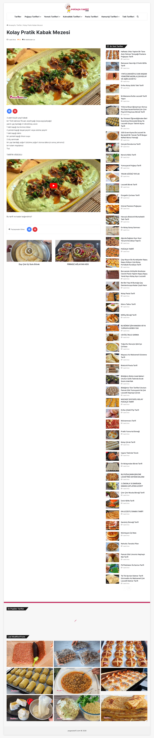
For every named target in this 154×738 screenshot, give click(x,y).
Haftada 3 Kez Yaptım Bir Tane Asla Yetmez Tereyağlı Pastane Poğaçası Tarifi (133, 54)
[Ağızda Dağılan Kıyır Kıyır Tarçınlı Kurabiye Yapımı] (112, 241)
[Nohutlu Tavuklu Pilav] (112, 546)
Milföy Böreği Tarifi (128, 315)
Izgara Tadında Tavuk (129, 453)
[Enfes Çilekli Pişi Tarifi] (112, 413)
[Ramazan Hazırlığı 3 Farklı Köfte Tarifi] (112, 66)
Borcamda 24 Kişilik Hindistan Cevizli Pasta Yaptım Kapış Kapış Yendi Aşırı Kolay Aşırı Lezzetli (134, 273)
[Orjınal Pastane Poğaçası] (112, 209)
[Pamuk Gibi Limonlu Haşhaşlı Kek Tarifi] (112, 557)
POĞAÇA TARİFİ (127, 249)
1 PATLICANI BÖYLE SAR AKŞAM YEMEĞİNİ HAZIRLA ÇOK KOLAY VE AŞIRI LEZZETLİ (134, 76)
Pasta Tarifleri (91, 16)
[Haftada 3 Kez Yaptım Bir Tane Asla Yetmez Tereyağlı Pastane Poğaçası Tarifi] (112, 54)
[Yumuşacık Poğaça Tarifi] (112, 167)
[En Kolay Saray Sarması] (112, 230)
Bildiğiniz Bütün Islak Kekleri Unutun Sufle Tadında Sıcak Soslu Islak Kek (132, 378)
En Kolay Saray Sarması (130, 227)
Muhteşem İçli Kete (128, 533)
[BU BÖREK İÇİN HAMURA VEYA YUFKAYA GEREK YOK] (112, 328)
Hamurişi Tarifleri (109, 16)
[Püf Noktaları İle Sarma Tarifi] (112, 568)
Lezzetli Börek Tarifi (129, 185)
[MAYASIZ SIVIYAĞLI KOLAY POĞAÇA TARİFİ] (112, 402)
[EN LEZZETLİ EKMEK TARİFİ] (112, 514)
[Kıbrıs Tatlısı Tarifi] (112, 307)
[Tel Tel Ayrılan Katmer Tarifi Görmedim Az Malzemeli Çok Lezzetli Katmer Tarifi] (112, 579)
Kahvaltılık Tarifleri (71, 16)
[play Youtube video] (53, 185)
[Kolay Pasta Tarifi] (112, 296)
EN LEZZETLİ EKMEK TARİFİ (132, 511)
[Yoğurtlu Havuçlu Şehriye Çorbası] (112, 347)
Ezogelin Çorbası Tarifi (130, 195)
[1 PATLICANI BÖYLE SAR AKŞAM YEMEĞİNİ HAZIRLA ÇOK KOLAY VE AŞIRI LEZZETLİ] (112, 76)
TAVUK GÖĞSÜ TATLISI (130, 174)
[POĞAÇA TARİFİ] (112, 252)
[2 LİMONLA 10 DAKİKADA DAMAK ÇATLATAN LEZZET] (112, 486)
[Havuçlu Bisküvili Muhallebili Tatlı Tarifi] (112, 220)
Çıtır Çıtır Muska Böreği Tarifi (132, 493)
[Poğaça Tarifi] (77, 8)
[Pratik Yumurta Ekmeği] (112, 434)
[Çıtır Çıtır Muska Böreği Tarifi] (112, 494)
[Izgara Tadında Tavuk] (112, 456)
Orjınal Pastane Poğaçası (131, 206)
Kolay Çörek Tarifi (128, 442)
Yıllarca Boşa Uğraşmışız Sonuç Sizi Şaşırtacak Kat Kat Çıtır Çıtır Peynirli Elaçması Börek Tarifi (134, 109)
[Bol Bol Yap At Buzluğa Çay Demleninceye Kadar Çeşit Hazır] (112, 286)
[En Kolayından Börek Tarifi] (112, 466)
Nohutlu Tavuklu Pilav (130, 544)
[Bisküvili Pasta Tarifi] (112, 368)
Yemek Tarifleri (51, 16)
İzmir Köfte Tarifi (127, 501)
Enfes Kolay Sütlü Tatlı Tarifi (132, 85)
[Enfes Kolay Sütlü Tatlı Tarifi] (112, 88)
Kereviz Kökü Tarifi (128, 155)
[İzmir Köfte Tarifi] (112, 504)
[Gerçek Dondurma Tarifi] (112, 147)
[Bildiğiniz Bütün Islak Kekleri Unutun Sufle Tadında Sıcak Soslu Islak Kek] (112, 379)
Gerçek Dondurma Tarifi (131, 144)
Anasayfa (11, 25)
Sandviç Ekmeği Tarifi (130, 522)
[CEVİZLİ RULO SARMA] (112, 337)
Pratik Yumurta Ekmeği (130, 431)
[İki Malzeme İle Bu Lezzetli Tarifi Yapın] (112, 99)
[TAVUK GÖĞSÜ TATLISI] (112, 177)
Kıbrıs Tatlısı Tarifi (128, 304)
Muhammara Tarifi (128, 421)
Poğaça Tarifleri (32, 16)
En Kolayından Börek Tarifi (131, 464)
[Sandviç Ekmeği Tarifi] (112, 525)
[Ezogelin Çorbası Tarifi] (112, 198)
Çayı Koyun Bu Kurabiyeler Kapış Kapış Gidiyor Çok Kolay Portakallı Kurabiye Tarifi (134, 262)
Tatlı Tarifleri (128, 16)
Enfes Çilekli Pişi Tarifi (130, 410)
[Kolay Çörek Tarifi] (112, 445)
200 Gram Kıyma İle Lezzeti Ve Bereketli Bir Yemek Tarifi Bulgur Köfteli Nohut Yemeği (134, 135)
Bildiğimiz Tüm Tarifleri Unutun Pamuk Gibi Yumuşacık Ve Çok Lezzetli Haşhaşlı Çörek (133, 390)
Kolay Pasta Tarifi (128, 293)
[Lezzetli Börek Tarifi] (112, 187)
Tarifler (17, 16)
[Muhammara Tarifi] (112, 424)
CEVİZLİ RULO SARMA (130, 335)
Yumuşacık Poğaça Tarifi (131, 165)
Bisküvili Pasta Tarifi (129, 365)
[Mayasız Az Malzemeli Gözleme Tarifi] (112, 358)
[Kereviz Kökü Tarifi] (112, 158)
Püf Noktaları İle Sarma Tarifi (132, 565)
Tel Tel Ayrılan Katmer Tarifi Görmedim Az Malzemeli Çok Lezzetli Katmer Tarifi (133, 578)
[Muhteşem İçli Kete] (112, 536)
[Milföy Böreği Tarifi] (112, 318)
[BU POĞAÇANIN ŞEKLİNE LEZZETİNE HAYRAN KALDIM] (112, 477)
